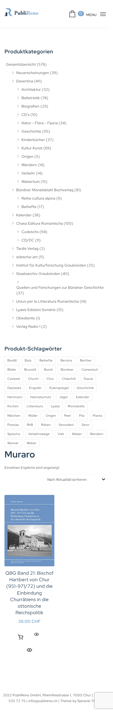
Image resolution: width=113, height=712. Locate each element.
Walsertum (31, 181)
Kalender (24, 215)
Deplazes (14, 388)
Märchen (13, 416)
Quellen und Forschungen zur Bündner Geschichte (60, 287)
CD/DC (28, 240)
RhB (30, 425)
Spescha (13, 434)
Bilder (11, 370)
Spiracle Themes (90, 701)
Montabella (76, 406)
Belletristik (31, 98)
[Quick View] (36, 634)
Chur (50, 379)
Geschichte (32, 131)
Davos (88, 379)
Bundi (48, 370)
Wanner (13, 443)
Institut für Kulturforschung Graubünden (51, 265)
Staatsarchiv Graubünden (38, 274)
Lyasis (55, 406)
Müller (33, 416)
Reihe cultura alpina (38, 198)
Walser (77, 434)
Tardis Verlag (27, 248)
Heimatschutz (40, 397)
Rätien (46, 425)
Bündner (67, 370)
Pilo (82, 416)
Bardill (12, 360)
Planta (97, 416)
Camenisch (89, 370)
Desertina (24, 81)
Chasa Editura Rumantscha (39, 223)
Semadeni (66, 425)
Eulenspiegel (59, 388)
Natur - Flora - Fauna (40, 123)
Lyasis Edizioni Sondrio (36, 310)
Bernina (66, 360)
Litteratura (35, 406)
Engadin (35, 388)
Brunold (30, 370)
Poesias (13, 425)
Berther (86, 360)
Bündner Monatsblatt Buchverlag (45, 190)
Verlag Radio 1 (28, 326)
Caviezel (13, 379)
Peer (67, 416)
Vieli (61, 434)
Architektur (31, 89)
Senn (85, 425)
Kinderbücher (33, 140)
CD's (26, 114)
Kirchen (13, 406)
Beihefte (29, 207)
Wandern (29, 165)
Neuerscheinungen (32, 73)
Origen (28, 156)
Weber (32, 443)
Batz (28, 360)
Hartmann (14, 397)
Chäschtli (69, 379)
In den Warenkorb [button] (20, 637)
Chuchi (33, 379)
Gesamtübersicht (21, 64)
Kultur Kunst (32, 148)
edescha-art (27, 257)
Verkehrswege (38, 434)
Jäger (63, 397)
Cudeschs (30, 232)
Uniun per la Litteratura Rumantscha (47, 301)
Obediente (25, 318)
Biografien (31, 106)
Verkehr (28, 173)
